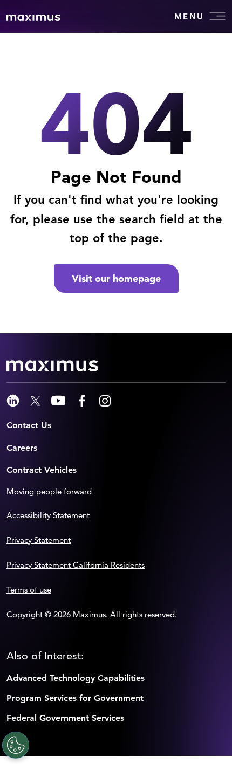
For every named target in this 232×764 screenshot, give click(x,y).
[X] (35, 401)
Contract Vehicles (41, 470)
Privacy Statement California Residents (75, 565)
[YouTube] (58, 401)
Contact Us (28, 425)
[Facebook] (82, 401)
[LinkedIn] (12, 400)
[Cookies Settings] (15, 745)
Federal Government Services (65, 718)
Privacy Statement (38, 540)
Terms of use (28, 589)
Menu (189, 16)
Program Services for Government (75, 698)
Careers (21, 448)
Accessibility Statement (48, 515)
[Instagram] (105, 401)
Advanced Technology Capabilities (75, 678)
